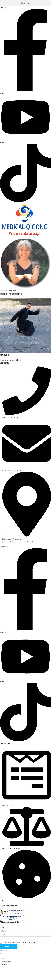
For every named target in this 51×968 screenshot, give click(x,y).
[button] (25, 3)
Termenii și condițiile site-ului (25, 943)
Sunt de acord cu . (20, 943)
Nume (2, 927)
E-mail (2, 935)
